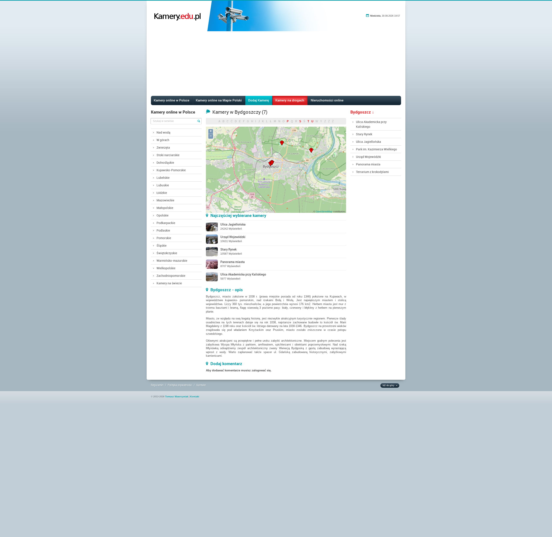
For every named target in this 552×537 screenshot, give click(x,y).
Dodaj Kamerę (258, 100)
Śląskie (161, 245)
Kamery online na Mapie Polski (219, 100)
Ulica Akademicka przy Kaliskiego (371, 124)
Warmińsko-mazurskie (172, 260)
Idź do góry (388, 385)
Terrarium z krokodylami (372, 172)
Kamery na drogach (289, 100)
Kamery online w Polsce (171, 100)
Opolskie (162, 215)
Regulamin (157, 385)
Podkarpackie (166, 223)
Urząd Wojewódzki (368, 157)
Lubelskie (163, 178)
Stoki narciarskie (168, 155)
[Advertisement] (276, 63)
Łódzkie (162, 193)
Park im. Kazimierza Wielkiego (376, 149)
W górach (163, 140)
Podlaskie (163, 230)
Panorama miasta (368, 164)
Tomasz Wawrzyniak (176, 396)
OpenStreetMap (324, 211)
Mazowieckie (165, 200)
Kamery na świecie (169, 283)
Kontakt (201, 385)
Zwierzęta (163, 147)
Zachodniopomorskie (171, 276)
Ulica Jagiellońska (368, 142)
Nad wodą (163, 132)
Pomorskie (164, 238)
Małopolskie (165, 208)
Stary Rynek (364, 134)
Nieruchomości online (327, 100)
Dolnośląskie (165, 162)
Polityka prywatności (180, 385)
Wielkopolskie (166, 268)
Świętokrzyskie (167, 253)
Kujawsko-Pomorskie (171, 170)
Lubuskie (163, 185)
